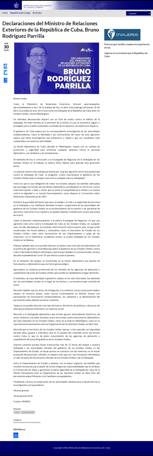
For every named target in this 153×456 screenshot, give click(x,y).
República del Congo (20, 12)
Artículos (37, 12)
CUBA (17, 412)
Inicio (5, 12)
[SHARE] (5, 80)
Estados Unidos (28, 412)
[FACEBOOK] (5, 66)
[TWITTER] (5, 72)
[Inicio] (33, 5)
